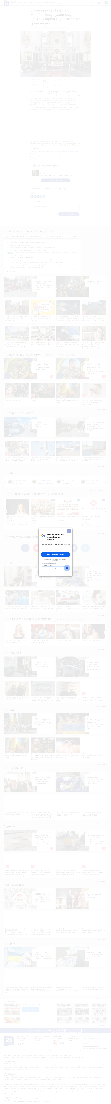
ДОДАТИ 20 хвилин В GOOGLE (55, 554)
